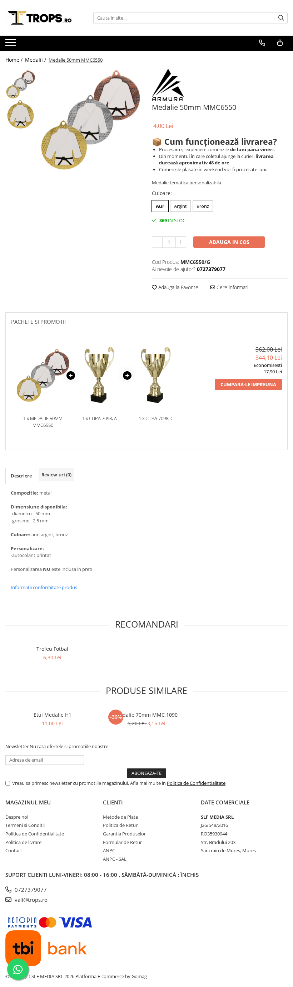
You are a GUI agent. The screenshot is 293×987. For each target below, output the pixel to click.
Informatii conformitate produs (44, 587)
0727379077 (30, 889)
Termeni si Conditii (25, 825)
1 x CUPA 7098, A (99, 418)
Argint (180, 206)
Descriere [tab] (21, 475)
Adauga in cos (229, 242)
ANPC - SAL (114, 859)
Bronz (203, 206)
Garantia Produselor (124, 833)
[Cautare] (281, 18)
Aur (160, 206)
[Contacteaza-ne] (262, 43)
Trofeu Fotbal (52, 648)
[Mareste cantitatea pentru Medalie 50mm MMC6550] (180, 242)
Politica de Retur (120, 825)
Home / (14, 59)
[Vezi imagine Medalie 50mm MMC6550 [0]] (20, 84)
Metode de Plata (120, 817)
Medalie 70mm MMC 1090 (146, 714)
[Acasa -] (41, 17)
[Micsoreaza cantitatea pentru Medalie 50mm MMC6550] (157, 242)
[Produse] (11, 44)
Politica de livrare (23, 842)
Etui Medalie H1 (52, 714)
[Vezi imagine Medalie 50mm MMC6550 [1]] (20, 114)
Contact (13, 850)
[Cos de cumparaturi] (280, 43)
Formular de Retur (122, 842)
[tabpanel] (90, 119)
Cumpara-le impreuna (248, 384)
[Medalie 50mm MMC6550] (90, 119)
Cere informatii (232, 287)
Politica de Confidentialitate (196, 783)
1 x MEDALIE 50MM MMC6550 (43, 421)
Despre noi (16, 817)
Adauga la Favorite (177, 287)
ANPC (109, 850)
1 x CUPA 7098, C (156, 418)
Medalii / (36, 59)
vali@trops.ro (30, 899)
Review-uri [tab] (56, 474)
